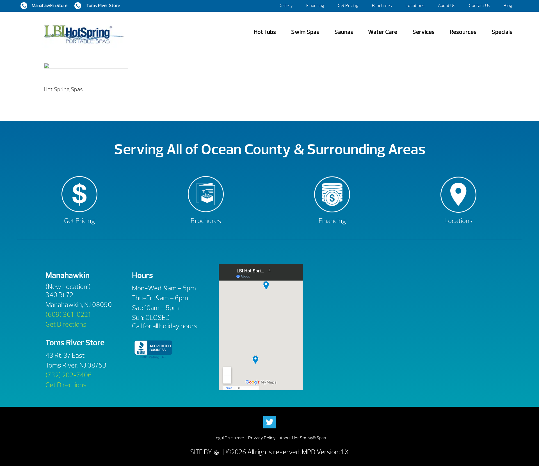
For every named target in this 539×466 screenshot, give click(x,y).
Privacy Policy (262, 438)
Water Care (382, 32)
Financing (315, 5)
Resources (463, 32)
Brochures (382, 5)
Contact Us (479, 5)
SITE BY (201, 452)
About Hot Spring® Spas (303, 438)
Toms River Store (103, 5)
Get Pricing (348, 5)
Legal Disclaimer (228, 438)
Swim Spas (305, 32)
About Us (446, 5)
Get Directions (65, 324)
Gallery (286, 5)
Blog (508, 5)
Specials (502, 32)
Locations (414, 5)
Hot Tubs (265, 32)
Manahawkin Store (49, 5)
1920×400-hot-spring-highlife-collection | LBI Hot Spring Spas (84, 32)
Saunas (343, 32)
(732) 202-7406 (68, 375)
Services (423, 32)
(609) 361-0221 (67, 314)
